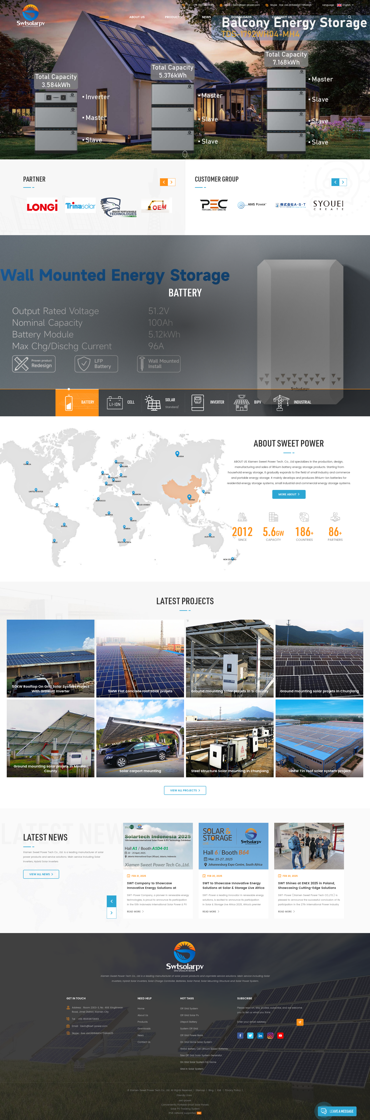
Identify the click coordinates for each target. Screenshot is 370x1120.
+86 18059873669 (203, 5)
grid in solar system (191, 1069)
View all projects (183, 790)
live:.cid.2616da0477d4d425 (295, 5)
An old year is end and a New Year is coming (307, 885)
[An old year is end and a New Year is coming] (308, 846)
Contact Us (282, 17)
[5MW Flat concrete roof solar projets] (140, 659)
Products (173, 17)
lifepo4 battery (188, 1022)
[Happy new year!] (233, 846)
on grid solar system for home (198, 1062)
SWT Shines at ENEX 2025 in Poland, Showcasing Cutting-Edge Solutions (156, 885)
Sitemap (200, 1090)
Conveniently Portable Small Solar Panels (185, 1105)
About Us (137, 17)
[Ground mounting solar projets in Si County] (230, 659)
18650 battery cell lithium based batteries (204, 1049)
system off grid (189, 1029)
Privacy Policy (233, 1090)
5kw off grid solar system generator (201, 1055)
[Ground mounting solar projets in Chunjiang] (319, 659)
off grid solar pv (189, 1015)
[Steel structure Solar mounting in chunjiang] (230, 738)
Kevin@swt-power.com (246, 5)
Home (104, 17)
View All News (39, 874)
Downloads (241, 17)
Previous (164, 182)
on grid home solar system (196, 1042)
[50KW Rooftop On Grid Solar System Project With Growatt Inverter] (50, 659)
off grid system (189, 1009)
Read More (134, 912)
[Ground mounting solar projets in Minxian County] (50, 738)
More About (287, 494)
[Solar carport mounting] (140, 738)
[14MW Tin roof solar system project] (319, 738)
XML (219, 1090)
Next (171, 182)
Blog (211, 1090)
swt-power (185, 1100)
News (206, 17)
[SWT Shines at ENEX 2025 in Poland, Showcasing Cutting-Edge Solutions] (157, 846)
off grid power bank (191, 1035)
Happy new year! (216, 883)
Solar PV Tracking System (185, 1109)
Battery (185, 292)
